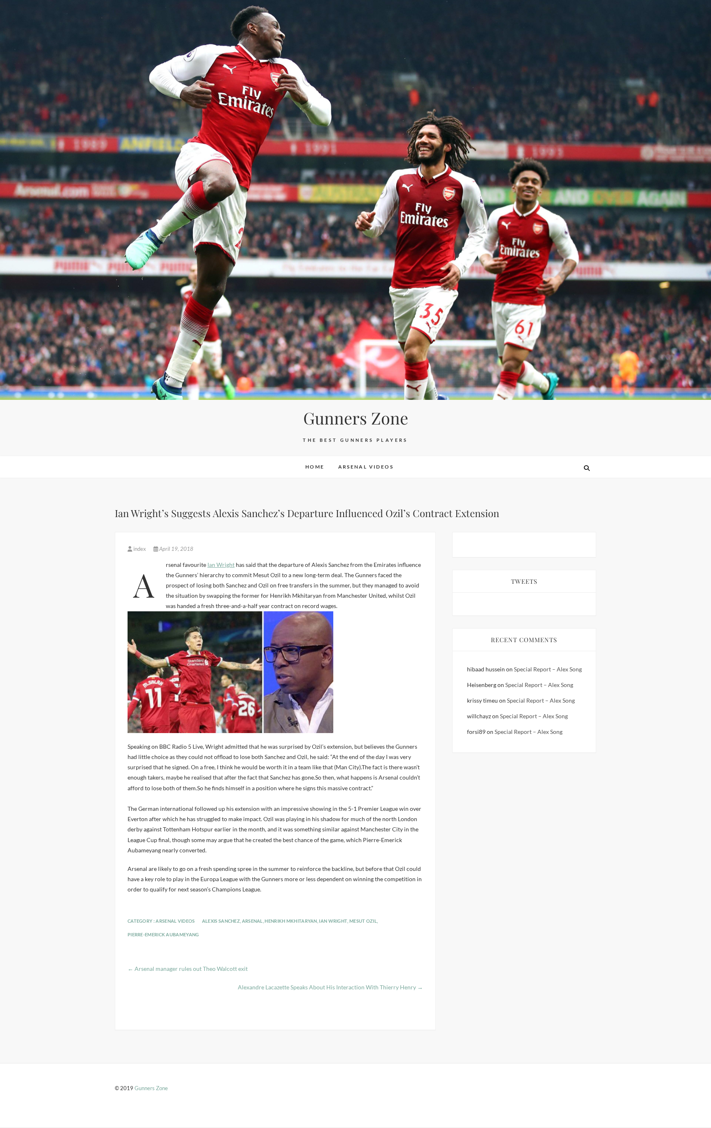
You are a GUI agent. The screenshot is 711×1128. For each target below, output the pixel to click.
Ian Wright (221, 564)
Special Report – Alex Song (548, 669)
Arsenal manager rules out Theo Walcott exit (188, 968)
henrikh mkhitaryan (291, 921)
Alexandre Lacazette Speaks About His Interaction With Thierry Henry (330, 987)
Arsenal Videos (366, 467)
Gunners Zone (355, 418)
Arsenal (252, 921)
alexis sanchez (221, 921)
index (139, 548)
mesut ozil (363, 921)
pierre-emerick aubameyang (163, 934)
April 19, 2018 (175, 548)
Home (315, 467)
